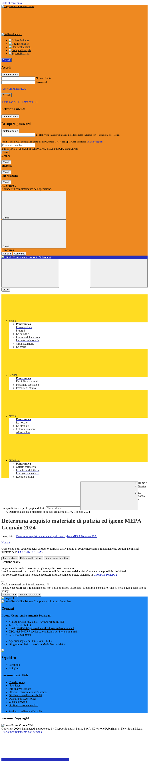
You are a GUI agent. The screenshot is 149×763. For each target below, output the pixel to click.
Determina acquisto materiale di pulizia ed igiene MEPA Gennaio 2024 (56, 536)
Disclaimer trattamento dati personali (22, 731)
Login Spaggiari (95, 141)
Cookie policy (17, 682)
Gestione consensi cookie (23, 705)
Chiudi (6, 162)
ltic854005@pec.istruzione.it (46, 631)
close (6, 289)
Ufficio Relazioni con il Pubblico (28, 692)
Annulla (7, 253)
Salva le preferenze (29, 594)
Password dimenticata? (14, 88)
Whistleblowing (18, 701)
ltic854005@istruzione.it (45, 628)
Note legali (15, 685)
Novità (142, 486)
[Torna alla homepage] (74, 257)
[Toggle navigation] (30, 273)
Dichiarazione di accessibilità (25, 695)
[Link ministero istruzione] (17, 6)
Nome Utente (43, 78)
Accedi (6, 60)
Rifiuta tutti (31, 558)
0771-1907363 (22, 625)
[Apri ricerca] (119, 273)
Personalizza (10, 558)
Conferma (19, 253)
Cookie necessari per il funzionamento (23, 584)
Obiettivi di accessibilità (22, 698)
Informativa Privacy (20, 688)
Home (141, 482)
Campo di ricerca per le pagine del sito (23, 508)
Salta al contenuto (11, 3)
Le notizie (142, 494)
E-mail (39, 134)
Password (41, 82)
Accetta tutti (57, 558)
